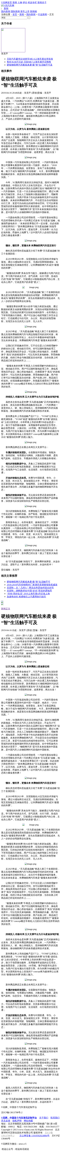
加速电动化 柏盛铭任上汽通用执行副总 (26, 596)
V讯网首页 (6, 2)
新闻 (14, 2)
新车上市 (25, 11)
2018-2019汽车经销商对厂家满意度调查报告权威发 (32, 584)
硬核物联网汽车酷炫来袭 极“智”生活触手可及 (29, 65)
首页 (14, 14)
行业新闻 (42, 14)
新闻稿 (33, 11)
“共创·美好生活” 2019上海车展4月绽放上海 (28, 593)
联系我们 (55, 1117)
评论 (25, 2)
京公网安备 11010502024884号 (34, 1135)
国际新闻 (15, 11)
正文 (8, 608)
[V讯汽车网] (7, 5)
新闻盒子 (42, 2)
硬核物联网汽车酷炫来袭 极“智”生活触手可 (28, 581)
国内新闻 (5, 11)
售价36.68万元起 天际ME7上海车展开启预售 (29, 62)
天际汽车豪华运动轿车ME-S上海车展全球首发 (30, 59)
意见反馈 (5, 1120)
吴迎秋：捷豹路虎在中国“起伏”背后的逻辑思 (29, 590)
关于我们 (43, 1117)
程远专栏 (32, 2)
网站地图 (28, 1120)
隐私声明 (17, 1120)
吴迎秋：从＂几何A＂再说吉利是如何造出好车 (30, 587)
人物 (20, 2)
